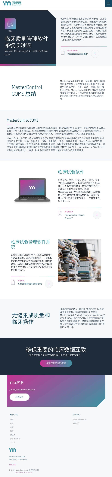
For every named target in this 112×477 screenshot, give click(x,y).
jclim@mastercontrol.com (22, 389)
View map (12, 464)
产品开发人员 (15, 438)
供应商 (12, 435)
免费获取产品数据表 (56, 363)
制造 (12, 423)
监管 (12, 431)
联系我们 (19, 397)
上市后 (12, 442)
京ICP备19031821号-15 (23, 472)
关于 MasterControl (80, 419)
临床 (12, 427)
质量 (12, 419)
